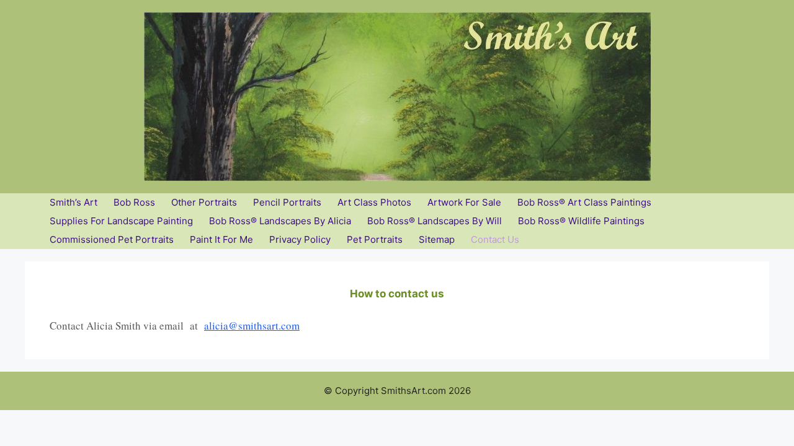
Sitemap (437, 239)
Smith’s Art (73, 202)
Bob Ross (134, 202)
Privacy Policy (300, 239)
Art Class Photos (374, 202)
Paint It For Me (221, 239)
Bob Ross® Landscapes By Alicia (280, 221)
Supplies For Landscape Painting (121, 221)
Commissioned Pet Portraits (112, 239)
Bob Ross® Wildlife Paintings (581, 221)
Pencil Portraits (287, 202)
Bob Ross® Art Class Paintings (584, 202)
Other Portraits (204, 202)
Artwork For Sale (464, 202)
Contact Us (495, 239)
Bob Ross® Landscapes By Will (434, 221)
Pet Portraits (375, 239)
